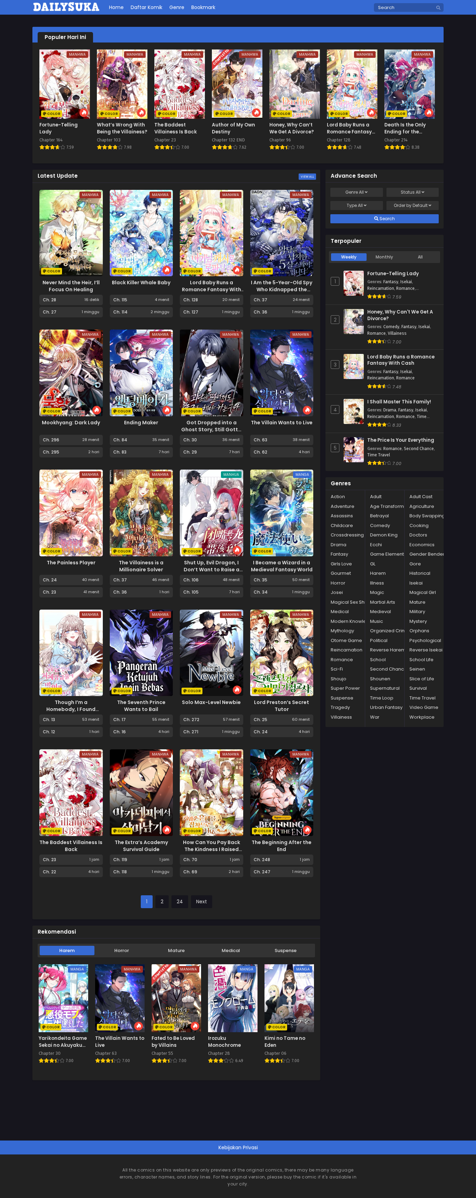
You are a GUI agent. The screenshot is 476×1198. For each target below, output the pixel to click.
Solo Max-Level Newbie (211, 702)
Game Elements (388, 554)
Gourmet (341, 573)
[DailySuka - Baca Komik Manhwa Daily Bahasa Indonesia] (66, 10)
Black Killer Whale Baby (141, 282)
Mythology (342, 630)
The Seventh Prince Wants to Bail (141, 706)
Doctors (418, 535)
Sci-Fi (337, 669)
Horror (121, 950)
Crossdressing (347, 535)
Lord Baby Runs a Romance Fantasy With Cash (211, 289)
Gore (415, 564)
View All (307, 177)
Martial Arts (382, 602)
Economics (422, 544)
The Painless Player (71, 562)
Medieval (380, 611)
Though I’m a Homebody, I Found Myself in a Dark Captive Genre (71, 713)
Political (378, 640)
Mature (176, 950)
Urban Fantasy (386, 707)
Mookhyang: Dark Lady (71, 422)
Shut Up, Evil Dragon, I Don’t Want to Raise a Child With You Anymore (211, 569)
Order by (411, 205)
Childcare (342, 525)
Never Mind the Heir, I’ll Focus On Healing (71, 286)
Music (376, 621)
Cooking (419, 525)
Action (338, 496)
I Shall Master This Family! (399, 402)
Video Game (423, 707)
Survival (418, 688)
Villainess (397, 333)
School (378, 659)
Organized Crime (389, 630)
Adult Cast (420, 496)
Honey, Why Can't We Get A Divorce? (400, 315)
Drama (389, 410)
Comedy (391, 326)
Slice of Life (421, 678)
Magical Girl (422, 592)
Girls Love (341, 564)
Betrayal (379, 515)
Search (386, 219)
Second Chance (419, 448)
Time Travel (378, 455)
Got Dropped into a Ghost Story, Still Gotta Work (211, 429)
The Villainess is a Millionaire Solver (141, 566)
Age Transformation (392, 506)
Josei (337, 592)
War (374, 717)
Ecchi (376, 544)
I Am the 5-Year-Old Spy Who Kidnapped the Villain (281, 289)
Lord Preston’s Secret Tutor (281, 706)
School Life (421, 659)
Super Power (345, 688)
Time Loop (381, 698)
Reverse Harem (388, 650)
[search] (438, 8)
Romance (405, 288)
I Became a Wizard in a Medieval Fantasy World (282, 566)
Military (417, 611)
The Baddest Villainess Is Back (70, 846)
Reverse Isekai (426, 650)
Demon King (384, 535)
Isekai (406, 281)
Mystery (418, 621)
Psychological (425, 640)
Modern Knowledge (353, 621)
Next (201, 901)
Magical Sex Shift (349, 602)
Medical (231, 950)
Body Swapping (427, 515)
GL (372, 564)
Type (355, 205)
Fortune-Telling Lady (393, 274)
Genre (354, 192)
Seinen (417, 669)
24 (180, 901)
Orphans (419, 630)
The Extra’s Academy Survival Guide (141, 846)
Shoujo (338, 678)
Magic (377, 592)
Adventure (342, 506)
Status (411, 192)
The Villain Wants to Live (282, 422)
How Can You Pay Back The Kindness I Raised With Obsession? (211, 849)
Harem (67, 950)
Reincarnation (380, 288)
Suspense (286, 950)
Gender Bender (427, 554)
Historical (419, 573)
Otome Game (346, 640)
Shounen (380, 678)
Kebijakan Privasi (238, 1147)
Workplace (422, 717)
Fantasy (390, 281)
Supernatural (385, 688)
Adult (376, 496)
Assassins (342, 515)
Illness (377, 583)
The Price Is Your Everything (400, 440)
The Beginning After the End (282, 846)
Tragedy (340, 707)
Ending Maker (141, 422)
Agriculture (421, 506)
